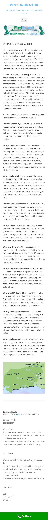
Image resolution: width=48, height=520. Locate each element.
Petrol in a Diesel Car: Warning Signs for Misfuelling (22, 469)
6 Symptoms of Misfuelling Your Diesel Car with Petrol (23, 478)
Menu (24, 20)
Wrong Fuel (7, 500)
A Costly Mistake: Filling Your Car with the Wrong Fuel (23, 466)
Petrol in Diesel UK (24, 5)
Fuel (4, 494)
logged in (18, 414)
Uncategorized (8, 497)
